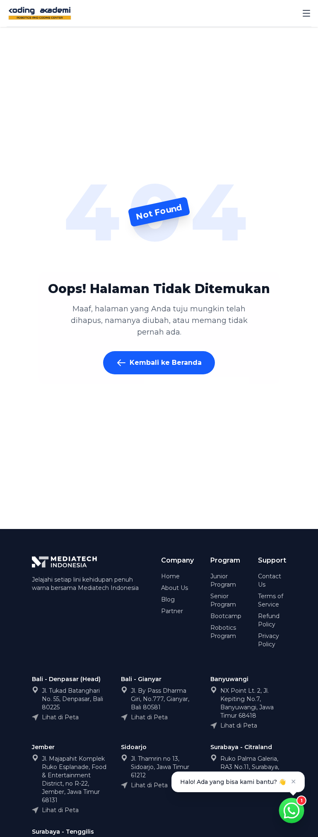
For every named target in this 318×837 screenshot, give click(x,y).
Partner (172, 611)
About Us (174, 588)
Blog (168, 599)
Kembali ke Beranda (166, 362)
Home (170, 576)
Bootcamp (225, 616)
